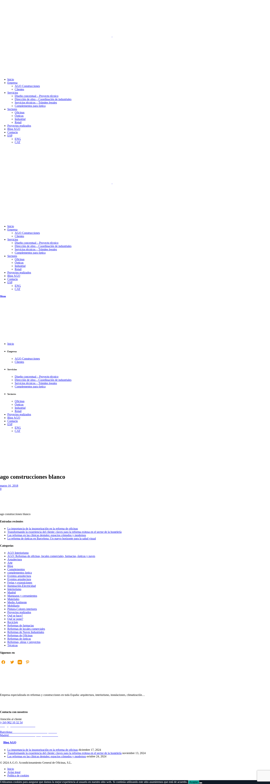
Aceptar (194, 782)
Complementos (16, 569)
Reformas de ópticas (19, 638)
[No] (200, 782)
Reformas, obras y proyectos (23, 642)
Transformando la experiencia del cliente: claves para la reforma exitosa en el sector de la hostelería (64, 531)
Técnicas (12, 645)
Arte (9, 562)
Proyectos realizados (19, 612)
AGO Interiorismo (18, 552)
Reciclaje (12, 622)
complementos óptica (19, 572)
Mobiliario (13, 605)
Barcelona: (29, 732)
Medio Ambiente (17, 602)
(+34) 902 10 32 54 (11, 722)
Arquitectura (14, 559)
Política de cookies (18, 775)
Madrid (11, 592)
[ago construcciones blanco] (27, 507)
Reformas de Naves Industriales (25, 632)
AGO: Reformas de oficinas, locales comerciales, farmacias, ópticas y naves (51, 556)
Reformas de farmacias (20, 625)
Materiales (13, 599)
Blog (10, 566)
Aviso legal (13, 772)
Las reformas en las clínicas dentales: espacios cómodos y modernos (46, 535)
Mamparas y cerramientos (22, 595)
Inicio (3, 470)
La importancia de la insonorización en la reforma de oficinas (42, 528)
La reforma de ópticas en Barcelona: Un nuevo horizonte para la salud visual (51, 538)
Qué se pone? (15, 618)
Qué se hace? (15, 615)
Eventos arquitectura (19, 575)
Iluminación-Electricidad (21, 585)
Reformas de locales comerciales (26, 628)
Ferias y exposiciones (19, 582)
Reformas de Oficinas (20, 635)
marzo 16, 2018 (9, 485)
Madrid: (29, 735)
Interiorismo (14, 589)
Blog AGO (9, 742)
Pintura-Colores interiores (22, 609)
